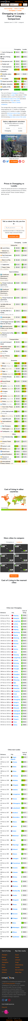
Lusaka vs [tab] (19, 542)
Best (25, 2)
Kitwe (3, 965)
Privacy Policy (18, 1020)
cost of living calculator (9, 983)
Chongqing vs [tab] (10, 542)
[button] (4, 161)
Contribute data (14, 236)
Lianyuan (17, 960)
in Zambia (9, 115)
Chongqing (12, 10)
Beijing (4, 957)
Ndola (3, 967)
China (16, 8)
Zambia (22, 8)
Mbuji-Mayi (18, 972)
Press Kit (4, 1007)
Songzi (17, 957)
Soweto (17, 967)
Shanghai (4, 955)
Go (20, 4)
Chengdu (4, 960)
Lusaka (19, 10)
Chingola (4, 970)
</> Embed (13, 161)
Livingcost (21, 22)
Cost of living (19, 2)
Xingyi (17, 962)
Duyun (17, 955)
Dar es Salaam (19, 970)
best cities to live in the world (18, 117)
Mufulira (4, 972)
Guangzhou (5, 962)
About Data (9, 1020)
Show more (14, 576)
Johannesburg (19, 965)
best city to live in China (13, 113)
